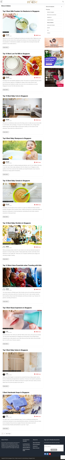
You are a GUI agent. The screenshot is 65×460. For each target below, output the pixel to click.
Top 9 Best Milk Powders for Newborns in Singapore (21, 11)
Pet (48, 30)
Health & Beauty (50, 19)
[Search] (63, 1)
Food (4, 74)
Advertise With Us (26, 447)
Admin (7, 246)
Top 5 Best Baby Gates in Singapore (15, 350)
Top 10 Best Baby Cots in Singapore (15, 96)
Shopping (11, 201)
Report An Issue (36, 447)
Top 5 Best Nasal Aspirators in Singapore (17, 308)
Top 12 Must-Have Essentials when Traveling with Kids (22, 265)
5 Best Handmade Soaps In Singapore (16, 392)
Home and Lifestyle (6, 243)
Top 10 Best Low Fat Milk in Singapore (16, 54)
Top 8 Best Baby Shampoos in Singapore (17, 138)
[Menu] (1, 1)
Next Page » (8, 433)
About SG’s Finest (36, 442)
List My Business (26, 444)
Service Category (36, 444)
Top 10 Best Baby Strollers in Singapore (17, 223)
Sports (48, 27)
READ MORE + (5, 47)
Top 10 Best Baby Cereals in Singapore (16, 181)
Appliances (49, 17)
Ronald (7, 34)
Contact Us (35, 446)
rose (7, 331)
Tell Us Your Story (26, 445)
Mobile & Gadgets (50, 12)
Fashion (48, 32)
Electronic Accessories (51, 14)
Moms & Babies (5, 32)
